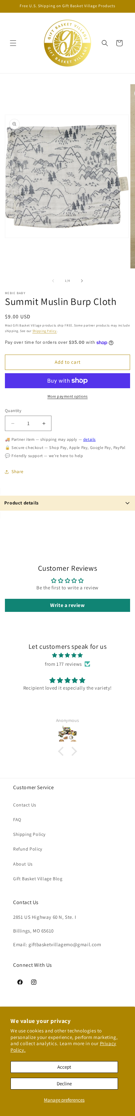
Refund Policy (27, 849)
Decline (64, 1083)
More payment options (68, 396)
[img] (67, 655)
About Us (23, 864)
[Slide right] (82, 281)
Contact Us (24, 805)
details (89, 439)
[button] (13, 43)
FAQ (17, 819)
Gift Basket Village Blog (37, 879)
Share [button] (17, 471)
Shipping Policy (44, 331)
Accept (64, 1067)
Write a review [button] (67, 605)
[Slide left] (53, 281)
